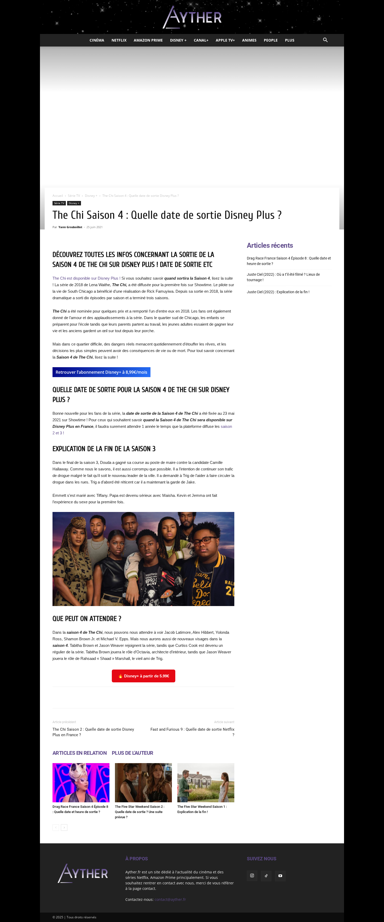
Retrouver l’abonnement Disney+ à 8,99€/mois (101, 372)
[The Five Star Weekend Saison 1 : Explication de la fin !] (205, 782)
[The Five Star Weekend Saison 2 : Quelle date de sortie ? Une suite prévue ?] (143, 782)
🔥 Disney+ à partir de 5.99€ (143, 676)
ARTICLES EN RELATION (80, 753)
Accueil (58, 195)
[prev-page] (56, 827)
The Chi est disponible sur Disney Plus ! (87, 278)
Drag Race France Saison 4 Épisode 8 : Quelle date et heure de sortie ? (289, 261)
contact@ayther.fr (170, 899)
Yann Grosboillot (70, 227)
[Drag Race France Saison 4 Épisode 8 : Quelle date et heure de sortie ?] (81, 782)
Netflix (119, 40)
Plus (289, 40)
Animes (249, 40)
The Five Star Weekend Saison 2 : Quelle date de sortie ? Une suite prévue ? (139, 812)
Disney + (178, 40)
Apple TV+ (225, 40)
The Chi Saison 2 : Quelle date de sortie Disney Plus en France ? (93, 732)
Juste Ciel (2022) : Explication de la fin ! (278, 292)
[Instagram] (252, 876)
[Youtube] (280, 876)
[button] (325, 40)
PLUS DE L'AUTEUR (132, 753)
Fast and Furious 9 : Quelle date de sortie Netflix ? (192, 732)
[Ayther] (192, 17)
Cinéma (97, 40)
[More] (209, 697)
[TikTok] (266, 876)
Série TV (74, 195)
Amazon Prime (148, 40)
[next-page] (64, 827)
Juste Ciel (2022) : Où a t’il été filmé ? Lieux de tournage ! (283, 277)
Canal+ (201, 40)
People (271, 40)
